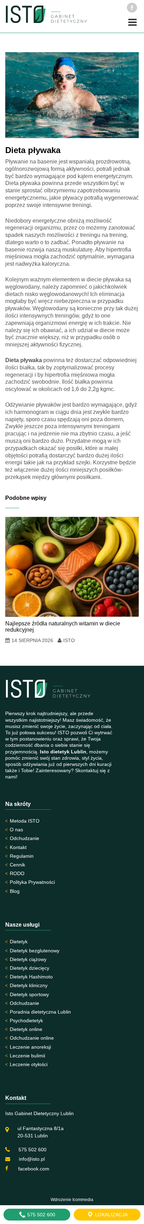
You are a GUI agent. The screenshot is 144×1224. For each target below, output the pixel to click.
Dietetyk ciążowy (28, 959)
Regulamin (22, 856)
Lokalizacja (111, 1214)
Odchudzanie (24, 838)
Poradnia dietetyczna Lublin (40, 1012)
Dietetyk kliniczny (29, 985)
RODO (17, 873)
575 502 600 (32, 1149)
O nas (16, 829)
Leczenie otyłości (29, 1064)
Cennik (17, 864)
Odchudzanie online (32, 1038)
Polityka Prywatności (32, 882)
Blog (15, 891)
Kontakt (18, 847)
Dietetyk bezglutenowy (34, 950)
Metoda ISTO (24, 821)
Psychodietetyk (26, 1020)
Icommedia (82, 1199)
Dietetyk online (26, 1029)
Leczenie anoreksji (30, 1047)
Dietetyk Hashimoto (31, 976)
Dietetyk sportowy (29, 994)
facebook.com (33, 1168)
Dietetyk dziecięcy (29, 968)
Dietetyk (19, 941)
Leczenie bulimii (27, 1055)
